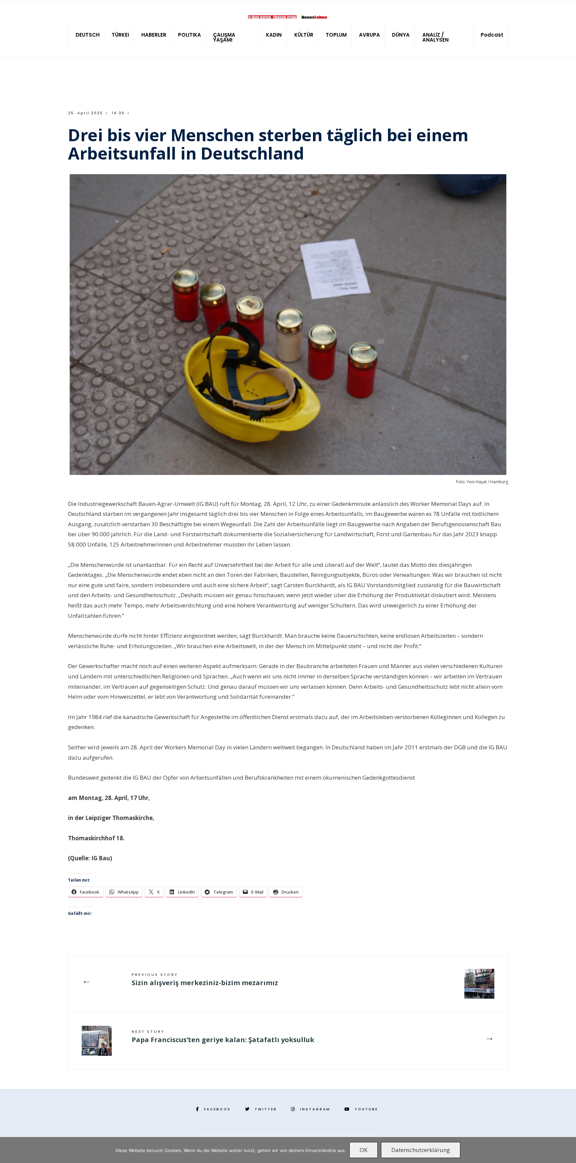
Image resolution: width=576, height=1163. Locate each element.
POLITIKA (189, 34)
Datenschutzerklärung (420, 1150)
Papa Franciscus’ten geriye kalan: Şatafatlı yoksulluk (223, 1036)
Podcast (492, 34)
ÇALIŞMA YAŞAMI (224, 37)
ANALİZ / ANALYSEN (435, 37)
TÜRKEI (120, 34)
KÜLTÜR (303, 34)
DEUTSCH (88, 34)
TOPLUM (336, 34)
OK (363, 1150)
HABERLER (153, 34)
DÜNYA (401, 34)
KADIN (274, 34)
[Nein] (567, 1150)
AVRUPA (369, 34)
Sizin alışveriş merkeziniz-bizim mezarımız (205, 979)
